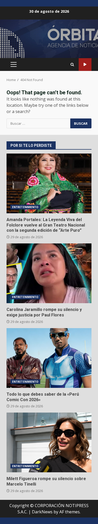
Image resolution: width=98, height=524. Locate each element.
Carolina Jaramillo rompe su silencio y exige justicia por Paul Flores (49, 273)
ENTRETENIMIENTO (25, 207)
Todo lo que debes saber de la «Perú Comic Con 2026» (49, 358)
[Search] (72, 64)
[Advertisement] (49, 41)
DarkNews (42, 512)
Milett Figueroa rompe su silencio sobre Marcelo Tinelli (49, 442)
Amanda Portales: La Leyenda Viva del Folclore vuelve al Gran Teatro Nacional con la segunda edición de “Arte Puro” (49, 183)
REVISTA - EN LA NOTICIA (85, 64)
